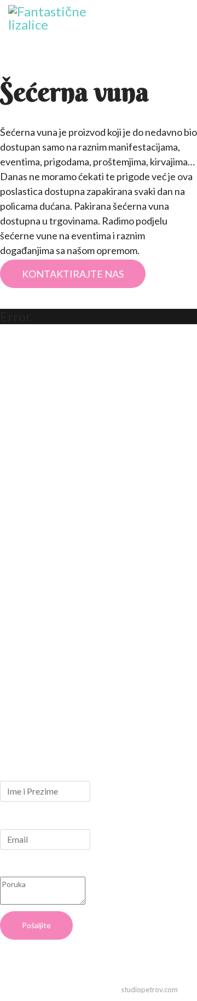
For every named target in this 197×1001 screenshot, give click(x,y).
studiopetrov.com (149, 989)
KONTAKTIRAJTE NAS (73, 274)
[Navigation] (184, 33)
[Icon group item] (18, 698)
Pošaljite (36, 925)
